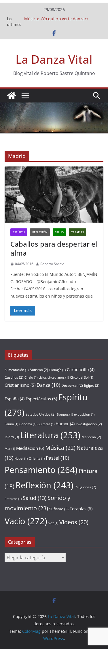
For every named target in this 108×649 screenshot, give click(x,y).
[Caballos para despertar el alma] (54, 194)
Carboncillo (80, 369)
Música (60, 448)
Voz (53, 523)
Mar (10, 449)
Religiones (85, 487)
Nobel (21, 458)
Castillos (14, 377)
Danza (48, 385)
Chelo (30, 377)
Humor (65, 423)
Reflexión (40, 232)
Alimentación (17, 370)
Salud (59, 232)
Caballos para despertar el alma (53, 248)
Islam (12, 436)
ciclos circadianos (54, 377)
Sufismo (59, 509)
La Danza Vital (54, 59)
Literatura (50, 435)
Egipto (91, 385)
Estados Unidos (41, 414)
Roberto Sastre (52, 263)
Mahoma (91, 436)
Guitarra (45, 424)
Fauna (11, 424)
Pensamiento (41, 470)
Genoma (27, 424)
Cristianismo (20, 385)
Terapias (77, 232)
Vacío (26, 521)
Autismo (39, 369)
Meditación (30, 448)
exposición (84, 414)
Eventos (65, 414)
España (14, 399)
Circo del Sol (81, 377)
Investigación (89, 423)
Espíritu (19, 232)
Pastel (57, 457)
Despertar (72, 385)
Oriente (37, 458)
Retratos (13, 499)
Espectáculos (41, 399)
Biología (57, 370)
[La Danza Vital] (11, 95)
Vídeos (73, 522)
